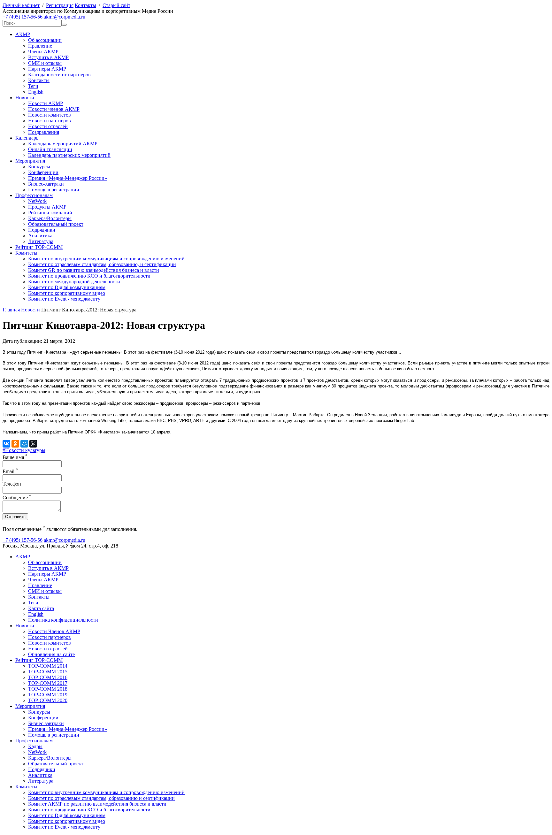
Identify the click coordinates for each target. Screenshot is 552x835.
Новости (24, 97)
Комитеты (26, 253)
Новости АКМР (45, 103)
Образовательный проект (55, 224)
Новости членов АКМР (54, 109)
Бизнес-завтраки (46, 184)
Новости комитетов (49, 115)
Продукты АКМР (47, 207)
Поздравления (43, 132)
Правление (40, 46)
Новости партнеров (49, 120)
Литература (40, 241)
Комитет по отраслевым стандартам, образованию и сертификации (101, 798)
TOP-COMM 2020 (47, 700)
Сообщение (17, 497)
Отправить (15, 516)
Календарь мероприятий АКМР (62, 143)
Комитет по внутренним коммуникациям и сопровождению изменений (106, 258)
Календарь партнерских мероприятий (69, 155)
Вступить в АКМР (48, 57)
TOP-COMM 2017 (47, 683)
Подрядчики (41, 230)
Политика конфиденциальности (63, 620)
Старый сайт (116, 5)
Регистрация (59, 5)
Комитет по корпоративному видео (66, 293)
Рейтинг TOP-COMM (39, 247)
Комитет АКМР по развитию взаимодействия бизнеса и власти (97, 804)
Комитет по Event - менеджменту (64, 299)
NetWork (37, 201)
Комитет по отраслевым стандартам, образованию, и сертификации (102, 264)
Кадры (35, 746)
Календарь (26, 138)
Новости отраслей (48, 126)
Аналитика (40, 235)
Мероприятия (30, 161)
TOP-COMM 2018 (47, 689)
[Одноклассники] (15, 444)
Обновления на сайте (51, 654)
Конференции (43, 172)
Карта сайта (41, 608)
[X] (33, 444)
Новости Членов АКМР (54, 631)
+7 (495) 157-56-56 (22, 16)
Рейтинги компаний (50, 212)
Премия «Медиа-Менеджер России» (67, 178)
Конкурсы (39, 166)
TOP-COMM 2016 (47, 677)
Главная (11, 309)
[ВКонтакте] (6, 444)
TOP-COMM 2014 (47, 666)
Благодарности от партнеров (59, 74)
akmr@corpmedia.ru (64, 16)
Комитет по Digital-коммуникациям (66, 287)
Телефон (12, 483)
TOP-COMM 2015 (47, 671)
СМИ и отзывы (45, 63)
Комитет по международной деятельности (74, 281)
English (35, 92)
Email (10, 471)
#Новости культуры (24, 450)
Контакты (85, 5)
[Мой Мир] (24, 444)
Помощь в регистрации (53, 189)
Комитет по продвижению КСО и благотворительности (89, 276)
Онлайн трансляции (50, 149)
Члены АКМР (43, 51)
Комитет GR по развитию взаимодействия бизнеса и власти (93, 270)
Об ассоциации (45, 40)
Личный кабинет (21, 5)
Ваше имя (15, 457)
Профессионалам (34, 195)
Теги (33, 86)
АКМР (22, 34)
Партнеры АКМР (47, 69)
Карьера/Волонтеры (50, 218)
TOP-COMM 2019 (47, 694)
